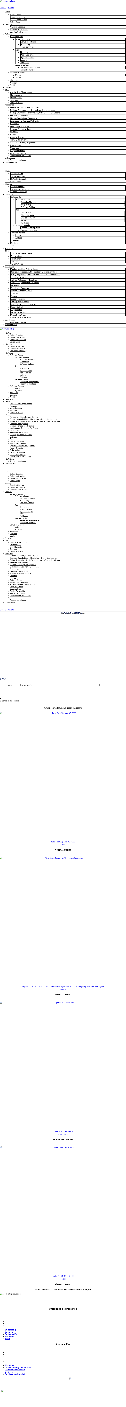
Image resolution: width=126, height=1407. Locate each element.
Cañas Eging (15, 22)
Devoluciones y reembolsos (18, 1354)
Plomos (13, 134)
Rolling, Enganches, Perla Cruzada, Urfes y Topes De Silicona (35, 113)
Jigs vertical (25, 52)
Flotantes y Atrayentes (19, 115)
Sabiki (12, 85)
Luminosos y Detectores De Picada (24, 121)
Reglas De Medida (17, 151)
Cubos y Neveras (17, 137)
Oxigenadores (16, 148)
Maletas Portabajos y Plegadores (23, 118)
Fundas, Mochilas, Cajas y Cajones (24, 107)
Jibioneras (14, 80)
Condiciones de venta (15, 1357)
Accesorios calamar (18, 160)
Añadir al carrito (9, 691)
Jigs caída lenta (27, 55)
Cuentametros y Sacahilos (20, 156)
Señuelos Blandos (17, 72)
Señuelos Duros (16, 37)
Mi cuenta (9, 1352)
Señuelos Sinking (27, 47)
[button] (63, 166)
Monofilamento (16, 98)
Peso (10, 685)
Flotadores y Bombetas (19, 126)
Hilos (7, 90)
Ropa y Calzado (16, 145)
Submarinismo (11, 162)
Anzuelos (8, 87)
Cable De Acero (16, 103)
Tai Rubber (24, 63)
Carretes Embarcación (19, 29)
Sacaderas (14, 124)
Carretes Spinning (17, 27)
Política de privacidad (15, 1361)
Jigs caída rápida (27, 57)
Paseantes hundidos (28, 70)
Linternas (14, 132)
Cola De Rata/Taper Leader (21, 92)
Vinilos (18, 75)
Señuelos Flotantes (28, 42)
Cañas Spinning (16, 14)
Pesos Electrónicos (18, 153)
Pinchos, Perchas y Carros (21, 129)
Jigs (17, 50)
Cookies (9, 1359)
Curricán (13, 83)
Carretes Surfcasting (18, 32)
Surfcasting (68, 613)
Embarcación (11, 1321)
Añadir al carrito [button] (63, 850)
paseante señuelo (22, 65)
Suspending (25, 44)
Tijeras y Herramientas (19, 140)
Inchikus (24, 60)
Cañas (7, 12)
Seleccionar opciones (63, 1140)
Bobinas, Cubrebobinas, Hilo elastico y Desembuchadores (33, 110)
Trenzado (14, 100)
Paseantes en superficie (30, 67)
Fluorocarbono (16, 95)
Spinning (9, 1319)
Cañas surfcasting (17, 17)
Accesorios (9, 105)
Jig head (18, 77)
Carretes (8, 24)
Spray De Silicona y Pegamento (23, 142)
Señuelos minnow (23, 39)
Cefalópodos (10, 158)
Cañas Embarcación (18, 20)
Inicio (62, 613)
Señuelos (8, 34)
